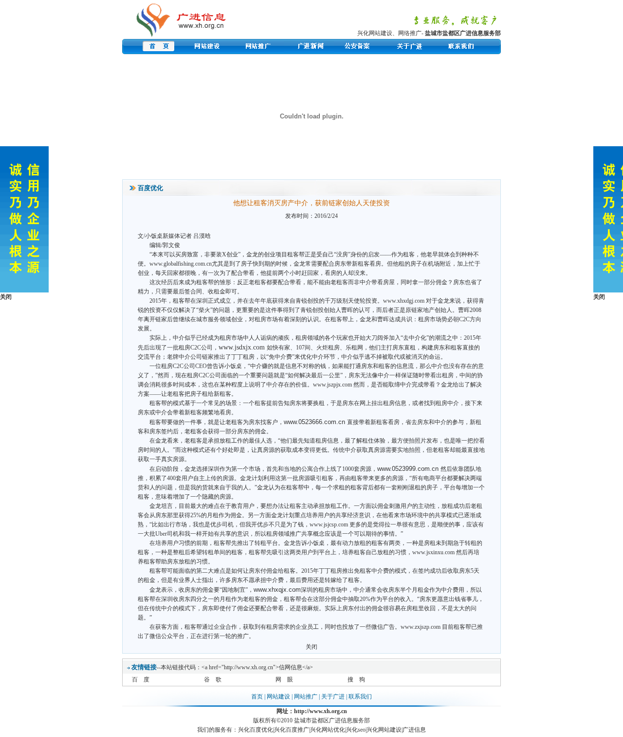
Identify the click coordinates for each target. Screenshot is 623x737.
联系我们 (360, 696)
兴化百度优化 (255, 729)
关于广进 (333, 696)
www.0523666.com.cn (314, 422)
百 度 (140, 679)
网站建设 (278, 696)
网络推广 (409, 33)
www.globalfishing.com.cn (180, 263)
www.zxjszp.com (420, 626)
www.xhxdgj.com (403, 300)
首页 (257, 696)
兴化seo (356, 729)
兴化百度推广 (291, 729)
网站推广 (305, 696)
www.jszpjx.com (332, 384)
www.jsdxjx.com (242, 347)
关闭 (311, 646)
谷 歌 (212, 679)
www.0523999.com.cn (408, 468)
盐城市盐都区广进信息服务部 (463, 33)
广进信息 (414, 729)
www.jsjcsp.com (329, 524)
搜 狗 (356, 679)
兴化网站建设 (374, 33)
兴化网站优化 (327, 729)
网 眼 (284, 679)
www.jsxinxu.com (433, 552)
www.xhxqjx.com (277, 589)
